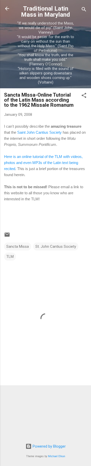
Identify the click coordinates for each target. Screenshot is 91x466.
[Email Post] (7, 236)
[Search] (84, 10)
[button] (84, 96)
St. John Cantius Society (55, 246)
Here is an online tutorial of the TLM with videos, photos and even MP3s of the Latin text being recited (43, 162)
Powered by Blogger (49, 446)
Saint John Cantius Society (39, 132)
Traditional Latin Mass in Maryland (45, 11)
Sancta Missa (17, 246)
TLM (10, 256)
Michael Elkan (56, 456)
